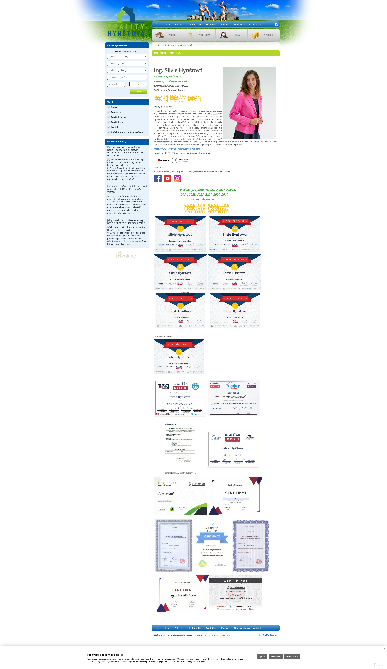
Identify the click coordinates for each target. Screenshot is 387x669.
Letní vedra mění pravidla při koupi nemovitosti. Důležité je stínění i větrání (127, 189)
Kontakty (225, 24)
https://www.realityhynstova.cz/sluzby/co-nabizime (177, 148)
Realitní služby (195, 24)
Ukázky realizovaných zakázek (247, 24)
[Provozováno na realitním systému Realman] (127, 254)
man (273, 635)
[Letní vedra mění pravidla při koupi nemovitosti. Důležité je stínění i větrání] (127, 197)
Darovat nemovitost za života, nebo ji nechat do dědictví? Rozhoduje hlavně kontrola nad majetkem (125, 151)
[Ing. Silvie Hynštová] (126, 18)
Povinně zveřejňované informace (218, 635)
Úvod (158, 24)
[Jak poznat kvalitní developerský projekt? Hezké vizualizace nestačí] (127, 228)
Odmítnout (275, 657)
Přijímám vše (292, 657)
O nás (167, 24)
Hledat (138, 91)
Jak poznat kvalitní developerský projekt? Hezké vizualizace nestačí (126, 222)
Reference (179, 24)
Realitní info (211, 24)
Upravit (262, 657)
